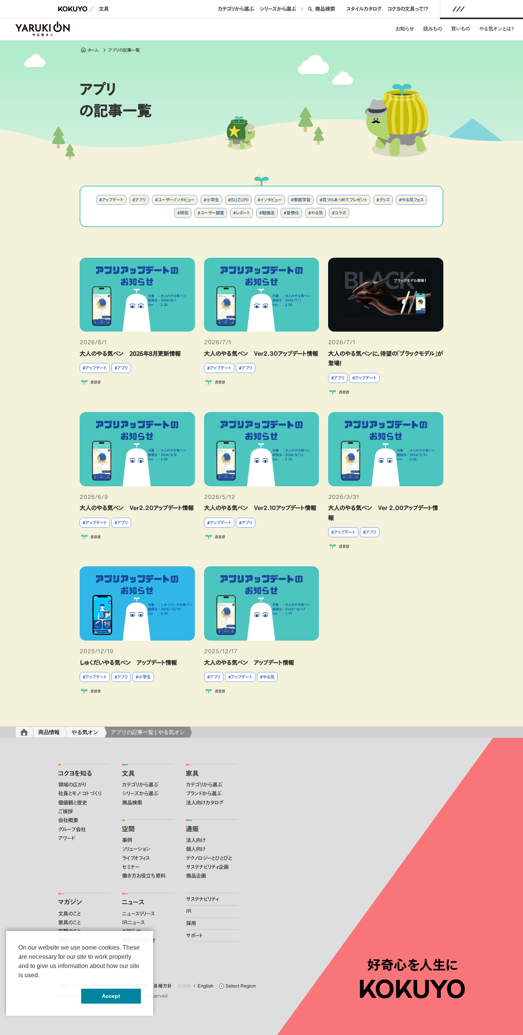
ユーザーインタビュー (176, 199)
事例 (127, 840)
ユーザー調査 (212, 212)
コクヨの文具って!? (407, 9)
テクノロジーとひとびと (209, 858)
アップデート (112, 199)
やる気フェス (413, 199)
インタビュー (271, 199)
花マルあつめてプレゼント (344, 199)
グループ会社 (72, 829)
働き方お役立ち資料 (143, 876)
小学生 (212, 199)
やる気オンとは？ (496, 29)
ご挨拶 (65, 811)
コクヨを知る (75, 773)
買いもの (460, 29)
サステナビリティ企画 (207, 867)
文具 (104, 9)
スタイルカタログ (364, 9)
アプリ (140, 199)
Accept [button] (111, 996)
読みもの (432, 29)
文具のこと (69, 913)
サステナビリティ (202, 899)
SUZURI (239, 199)
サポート (194, 935)
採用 (191, 923)
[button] (19, 981)
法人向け (196, 840)
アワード (66, 838)
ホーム (93, 50)
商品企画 (196, 876)
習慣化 (292, 212)
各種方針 (163, 986)
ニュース (133, 902)
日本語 (184, 986)
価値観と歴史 (72, 802)
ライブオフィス (136, 858)
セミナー (130, 867)
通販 (192, 829)
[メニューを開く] (459, 9)
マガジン (70, 902)
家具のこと (69, 922)
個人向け (196, 849)
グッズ (384, 199)
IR (188, 911)
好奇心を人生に (412, 964)
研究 (184, 212)
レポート (243, 212)
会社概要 (68, 820)
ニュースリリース (138, 913)
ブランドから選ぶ (203, 793)
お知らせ (405, 29)
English (205, 986)
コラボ (340, 212)
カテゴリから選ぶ (236, 9)
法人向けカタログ (205, 802)
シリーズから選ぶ (278, 9)
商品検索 (325, 9)
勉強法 (268, 212)
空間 (128, 829)
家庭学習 (302, 199)
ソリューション (136, 849)
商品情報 (49, 732)
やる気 (317, 212)
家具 (192, 773)
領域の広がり (72, 784)
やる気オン (85, 732)
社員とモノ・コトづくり (79, 793)
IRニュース (133, 922)
